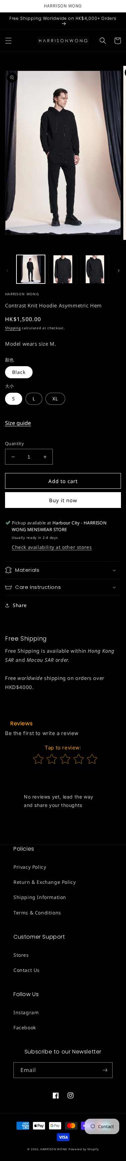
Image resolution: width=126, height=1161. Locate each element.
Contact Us (26, 970)
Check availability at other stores (52, 547)
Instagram (26, 1012)
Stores (21, 955)
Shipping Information (39, 897)
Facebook (24, 1027)
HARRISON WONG (53, 1149)
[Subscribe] (104, 1070)
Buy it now (63, 500)
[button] (8, 40)
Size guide (18, 423)
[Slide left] (7, 270)
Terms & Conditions (37, 912)
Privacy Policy (29, 867)
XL (55, 398)
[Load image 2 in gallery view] (62, 269)
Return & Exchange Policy (44, 882)
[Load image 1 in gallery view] (30, 269)
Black (19, 372)
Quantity (14, 443)
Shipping (13, 328)
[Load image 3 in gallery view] (95, 269)
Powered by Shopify (84, 1149)
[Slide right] (118, 270)
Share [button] (20, 605)
